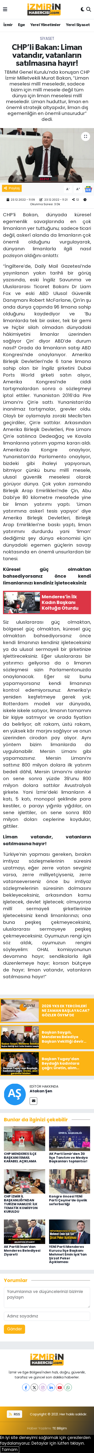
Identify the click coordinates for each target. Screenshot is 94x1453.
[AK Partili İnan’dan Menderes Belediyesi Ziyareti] (24, 1231)
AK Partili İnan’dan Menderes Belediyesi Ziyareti (22, 1250)
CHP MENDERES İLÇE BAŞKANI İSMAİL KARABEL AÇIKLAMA (20, 1157)
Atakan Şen (41, 1091)
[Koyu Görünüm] (82, 9)
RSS (16, 1414)
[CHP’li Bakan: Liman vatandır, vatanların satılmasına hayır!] (47, 155)
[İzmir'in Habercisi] (44, 9)
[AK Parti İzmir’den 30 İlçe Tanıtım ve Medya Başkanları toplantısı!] (69, 1138)
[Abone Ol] (88, 189)
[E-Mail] (33, 1101)
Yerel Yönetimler (45, 25)
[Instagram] (43, 1387)
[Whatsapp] (68, 1387)
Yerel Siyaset (78, 25)
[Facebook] (26, 1387)
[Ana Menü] (5, 9)
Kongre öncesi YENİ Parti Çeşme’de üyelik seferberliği (68, 1200)
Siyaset (47, 38)
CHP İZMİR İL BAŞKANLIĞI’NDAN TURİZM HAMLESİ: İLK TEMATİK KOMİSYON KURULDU (21, 1204)
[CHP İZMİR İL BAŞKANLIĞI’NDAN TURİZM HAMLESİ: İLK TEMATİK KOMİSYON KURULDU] (24, 1181)
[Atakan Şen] (15, 1094)
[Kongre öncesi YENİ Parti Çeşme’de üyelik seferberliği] (69, 1181)
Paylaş (14, 188)
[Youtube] (59, 1387)
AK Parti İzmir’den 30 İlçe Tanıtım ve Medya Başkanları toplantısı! (68, 1157)
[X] (34, 1387)
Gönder (14, 1329)
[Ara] (88, 9)
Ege (21, 25)
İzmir (8, 25)
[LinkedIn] (51, 1387)
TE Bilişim (59, 1428)
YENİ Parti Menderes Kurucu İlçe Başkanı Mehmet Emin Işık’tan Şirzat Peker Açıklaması (68, 1254)
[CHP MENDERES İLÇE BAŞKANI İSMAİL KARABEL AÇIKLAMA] (24, 1138)
